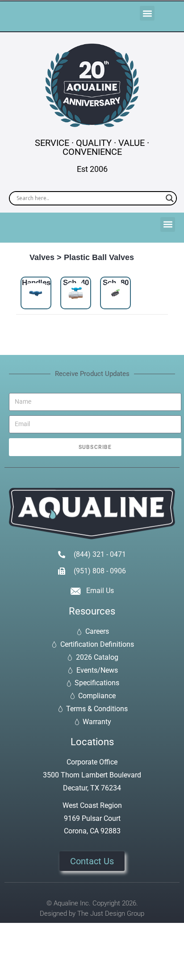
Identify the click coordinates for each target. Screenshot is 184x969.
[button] (147, 13)
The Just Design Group (110, 913)
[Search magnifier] (169, 198)
